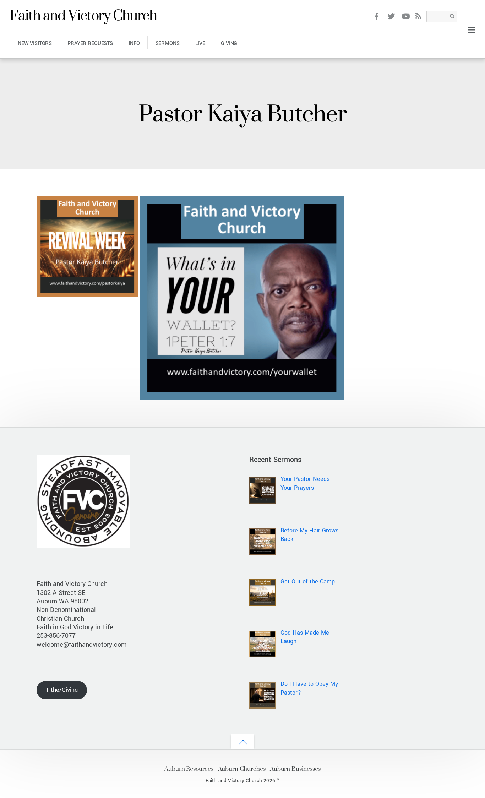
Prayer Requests (90, 43)
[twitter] (391, 16)
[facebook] (377, 16)
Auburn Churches (242, 768)
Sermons (168, 43)
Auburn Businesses (295, 768)
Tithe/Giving (62, 690)
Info (134, 43)
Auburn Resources (188, 768)
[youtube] (405, 16)
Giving (229, 43)
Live (200, 43)
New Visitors (35, 43)
